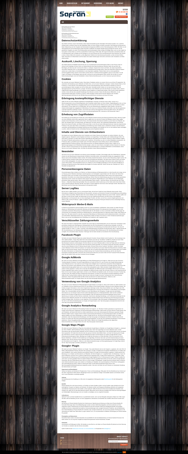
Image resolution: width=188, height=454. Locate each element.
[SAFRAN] (75, 13)
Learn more (119, 452)
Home (61, 3)
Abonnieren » (124, 444)
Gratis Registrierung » (121, 16)
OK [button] (124, 452)
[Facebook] (127, 14)
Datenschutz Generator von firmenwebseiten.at (84, 428)
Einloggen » (110, 16)
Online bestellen (72, 3)
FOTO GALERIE (110, 3)
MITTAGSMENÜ (85, 3)
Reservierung (98, 3)
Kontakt (120, 3)
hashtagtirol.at (107, 428)
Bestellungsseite (108, 379)
